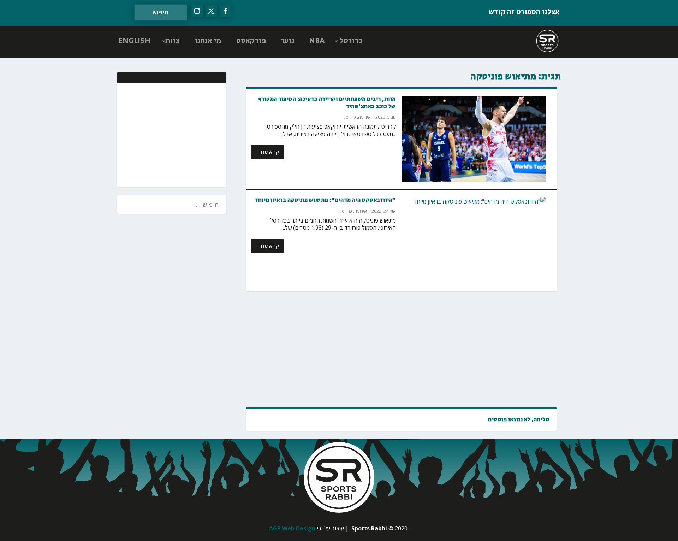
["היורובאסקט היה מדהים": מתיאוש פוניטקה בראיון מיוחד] (474, 240)
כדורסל (351, 41)
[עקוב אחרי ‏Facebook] (225, 11)
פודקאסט (251, 41)
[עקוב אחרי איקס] (211, 11)
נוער (287, 41)
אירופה (364, 117)
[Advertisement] (401, 349)
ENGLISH (134, 41)
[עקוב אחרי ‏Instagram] (197, 11)
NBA (317, 41)
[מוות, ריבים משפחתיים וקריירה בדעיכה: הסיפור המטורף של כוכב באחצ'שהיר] (474, 139)
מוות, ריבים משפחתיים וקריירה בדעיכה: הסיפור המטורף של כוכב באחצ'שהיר (327, 103)
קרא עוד (269, 152)
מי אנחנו (208, 41)
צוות (172, 41)
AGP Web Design (292, 528)
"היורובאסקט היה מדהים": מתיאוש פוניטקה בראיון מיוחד (325, 200)
